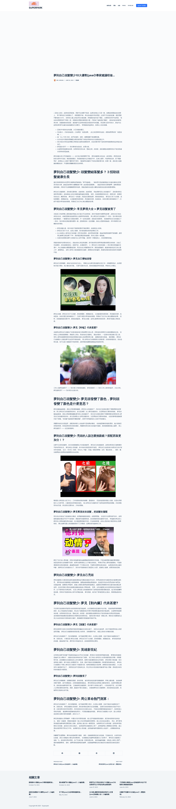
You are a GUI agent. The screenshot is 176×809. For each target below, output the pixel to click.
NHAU (124, 5)
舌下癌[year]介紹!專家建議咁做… (70, 792)
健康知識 (109, 5)
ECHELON (130, 5)
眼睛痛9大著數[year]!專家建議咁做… (41, 782)
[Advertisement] (88, 39)
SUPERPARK (35, 7)
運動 (114, 5)
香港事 (77, 80)
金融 (119, 5)
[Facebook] (62, 753)
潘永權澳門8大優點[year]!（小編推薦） (72, 782)
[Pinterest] (96, 753)
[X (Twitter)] (79, 753)
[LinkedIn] (113, 753)
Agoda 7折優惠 (142, 5)
